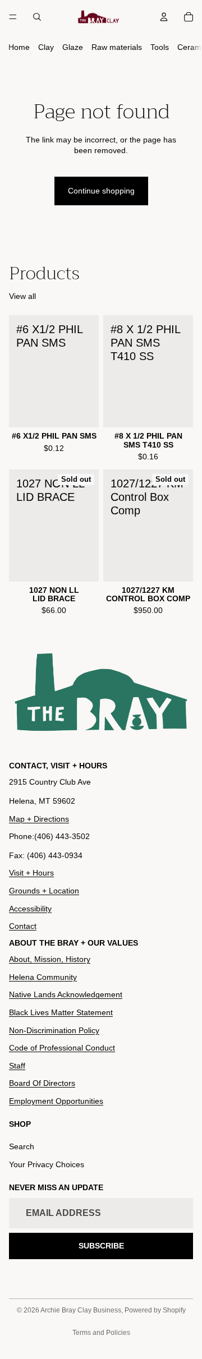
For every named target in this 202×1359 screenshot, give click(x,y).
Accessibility (30, 908)
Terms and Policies (101, 1333)
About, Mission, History (49, 959)
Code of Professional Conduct (62, 1047)
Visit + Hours (31, 873)
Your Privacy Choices (46, 1164)
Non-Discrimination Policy (54, 1030)
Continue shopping (101, 190)
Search (21, 1146)
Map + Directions (39, 818)
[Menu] (13, 17)
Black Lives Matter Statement (61, 1012)
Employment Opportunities (56, 1101)
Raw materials (116, 47)
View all (22, 296)
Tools (159, 47)
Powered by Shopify (155, 1310)
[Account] (164, 16)
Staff (17, 1065)
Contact (22, 926)
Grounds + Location (44, 890)
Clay (46, 47)
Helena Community (43, 977)
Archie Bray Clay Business (80, 1310)
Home (19, 47)
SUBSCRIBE (101, 1245)
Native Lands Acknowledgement (65, 995)
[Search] (37, 16)
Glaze (72, 47)
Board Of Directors (42, 1083)
